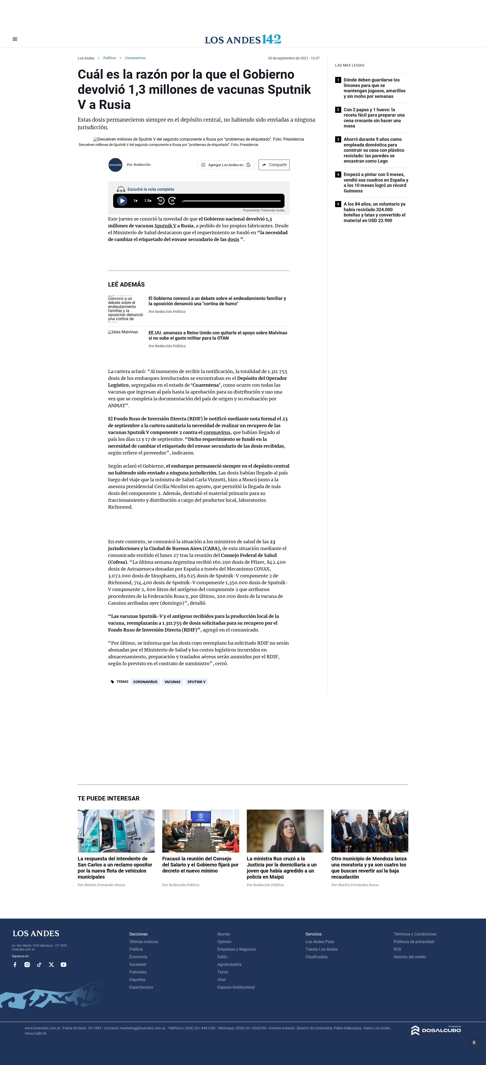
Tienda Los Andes (322, 949)
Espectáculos (141, 987)
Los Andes (86, 58)
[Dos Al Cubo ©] (436, 1034)
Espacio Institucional (236, 987)
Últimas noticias (143, 941)
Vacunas (172, 682)
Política (109, 58)
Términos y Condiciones (415, 934)
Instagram (27, 965)
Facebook (15, 965)
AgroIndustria (229, 964)
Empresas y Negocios (236, 949)
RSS (397, 949)
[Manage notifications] (474, 1042)
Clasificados (317, 956)
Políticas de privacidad (414, 941)
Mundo (223, 934)
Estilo (222, 956)
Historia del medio (410, 956)
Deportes (137, 979)
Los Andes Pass (320, 941)
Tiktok (39, 965)
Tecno (222, 972)
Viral (221, 979)
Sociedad (137, 964)
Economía (138, 956)
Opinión (224, 941)
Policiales (138, 972)
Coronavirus (145, 682)
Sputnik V (197, 682)
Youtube (63, 965)
